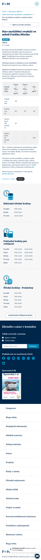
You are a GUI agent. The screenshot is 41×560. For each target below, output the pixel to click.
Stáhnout (20, 179)
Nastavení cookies (14, 534)
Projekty (10, 462)
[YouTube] (13, 358)
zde (30, 163)
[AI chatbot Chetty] (37, 556)
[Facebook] (3, 358)
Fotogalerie (11, 408)
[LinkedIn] (23, 358)
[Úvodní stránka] (6, 4)
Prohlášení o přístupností (17, 525)
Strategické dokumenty (16, 426)
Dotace (9, 453)
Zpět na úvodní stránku (21, 25)
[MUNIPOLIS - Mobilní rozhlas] (18, 358)
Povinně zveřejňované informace (21, 516)
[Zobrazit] (33, 358)
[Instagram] (8, 358)
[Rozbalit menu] (37, 4)
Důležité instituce (14, 435)
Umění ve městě (13, 507)
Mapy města (11, 417)
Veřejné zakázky (13, 444)
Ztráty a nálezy (13, 471)
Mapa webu (11, 544)
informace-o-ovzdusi (8, 179)
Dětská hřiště (12, 489)
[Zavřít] (38, 548)
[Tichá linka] (28, 358)
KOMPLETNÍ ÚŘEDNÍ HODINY (20, 315)
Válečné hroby (12, 498)
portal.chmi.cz (8, 174)
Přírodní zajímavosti (15, 480)
